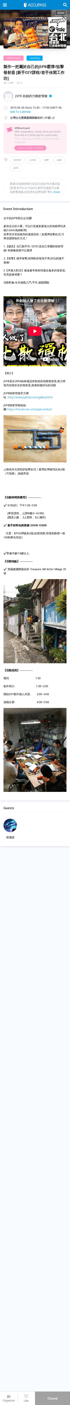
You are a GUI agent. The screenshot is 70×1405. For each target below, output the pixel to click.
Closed (52, 1398)
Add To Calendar (20, 111)
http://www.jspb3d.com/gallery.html (30, 397)
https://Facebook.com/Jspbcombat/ (29, 409)
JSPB (15, 168)
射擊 (46, 160)
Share (60, 13)
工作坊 (32, 160)
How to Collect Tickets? (30, 148)
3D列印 (17, 160)
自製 (59, 160)
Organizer (9, 1400)
